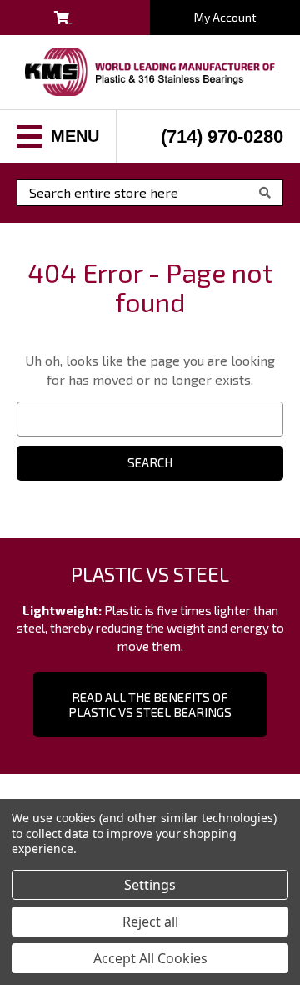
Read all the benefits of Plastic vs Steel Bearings (150, 705)
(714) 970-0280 (222, 136)
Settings (150, 885)
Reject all (150, 921)
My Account (225, 17)
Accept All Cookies (150, 958)
